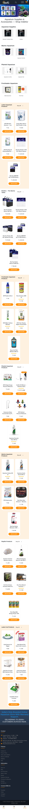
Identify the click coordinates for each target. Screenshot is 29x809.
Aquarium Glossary (5, 777)
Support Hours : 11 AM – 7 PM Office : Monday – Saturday (10, 736)
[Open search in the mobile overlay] (16, 2)
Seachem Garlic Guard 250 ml (21, 474)
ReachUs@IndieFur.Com (9, 743)
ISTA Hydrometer (8, 500)
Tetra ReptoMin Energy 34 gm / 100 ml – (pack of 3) (14, 612)
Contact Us (3, 750)
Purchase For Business (6, 779)
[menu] (22, 2)
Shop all (19, 105)
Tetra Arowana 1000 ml (21, 296)
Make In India (4, 773)
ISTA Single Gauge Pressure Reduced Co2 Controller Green (7, 385)
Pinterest (3, 796)
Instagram (3, 794)
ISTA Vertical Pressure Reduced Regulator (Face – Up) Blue (21, 413)
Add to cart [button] (8, 131)
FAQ (2, 760)
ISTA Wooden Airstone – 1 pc (8, 124)
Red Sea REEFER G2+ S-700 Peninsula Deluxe (14, 176)
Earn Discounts (4, 771)
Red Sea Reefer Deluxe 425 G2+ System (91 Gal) (8, 210)
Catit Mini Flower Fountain (14, 697)
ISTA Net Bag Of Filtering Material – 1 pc (8, 150)
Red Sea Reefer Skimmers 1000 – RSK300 (14, 527)
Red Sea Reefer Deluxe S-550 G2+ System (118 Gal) (14, 262)
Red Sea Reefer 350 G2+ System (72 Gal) (8, 236)
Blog (2, 769)
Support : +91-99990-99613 (10, 738)
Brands (2, 775)
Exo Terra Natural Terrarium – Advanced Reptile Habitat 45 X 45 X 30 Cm (21, 585)
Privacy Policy (4, 752)
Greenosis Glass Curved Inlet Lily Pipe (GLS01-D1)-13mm (7, 413)
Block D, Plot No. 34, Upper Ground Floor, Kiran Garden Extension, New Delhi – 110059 (15, 741)
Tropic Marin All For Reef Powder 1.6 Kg (21, 124)
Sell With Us (3, 783)
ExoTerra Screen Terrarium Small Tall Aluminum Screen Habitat (8, 585)
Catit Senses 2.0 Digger (8, 645)
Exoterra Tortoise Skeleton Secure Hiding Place (7, 559)
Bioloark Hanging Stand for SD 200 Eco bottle (21, 559)
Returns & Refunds (5, 756)
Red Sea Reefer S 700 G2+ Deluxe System (21, 150)
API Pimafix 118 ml (7, 295)
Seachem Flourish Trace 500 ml (14, 439)
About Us (3, 767)
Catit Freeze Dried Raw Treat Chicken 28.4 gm (21, 671)
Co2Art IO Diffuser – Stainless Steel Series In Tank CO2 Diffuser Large (21, 385)
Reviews (3, 781)
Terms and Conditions (5, 754)
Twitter (2, 792)
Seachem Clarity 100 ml (8, 474)
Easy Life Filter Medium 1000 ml (14, 350)
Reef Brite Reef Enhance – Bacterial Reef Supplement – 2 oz (21, 501)
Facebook (3, 790)
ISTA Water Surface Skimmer (7, 323)
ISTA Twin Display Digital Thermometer (21, 323)
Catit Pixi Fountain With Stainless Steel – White (8, 671)
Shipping (3, 758)
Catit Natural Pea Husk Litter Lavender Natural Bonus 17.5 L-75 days (21, 645)
